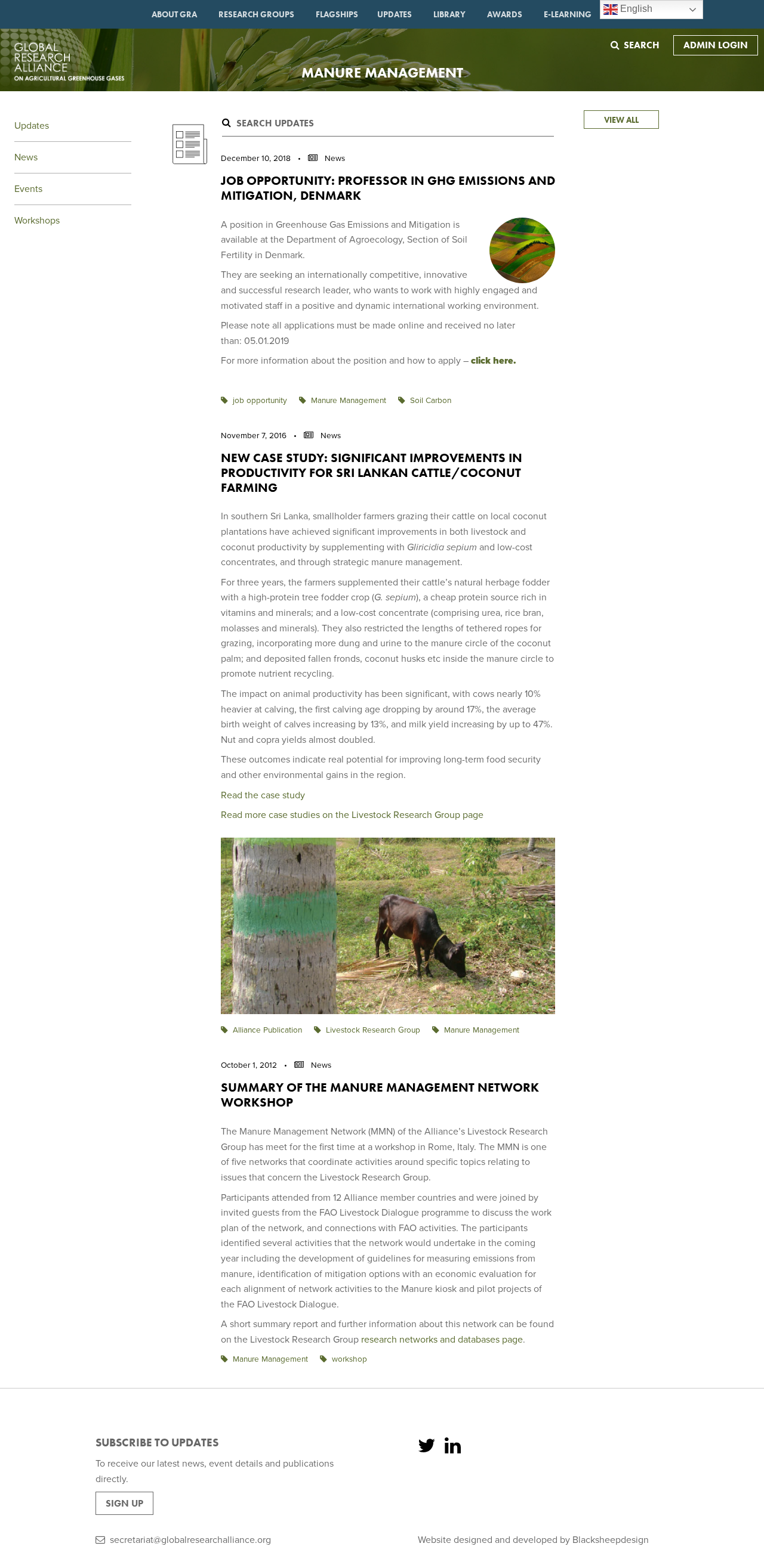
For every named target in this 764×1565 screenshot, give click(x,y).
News (26, 157)
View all (621, 119)
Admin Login (715, 45)
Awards (504, 14)
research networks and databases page (442, 1340)
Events (28, 189)
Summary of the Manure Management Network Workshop (380, 1095)
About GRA (174, 14)
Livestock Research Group (373, 1030)
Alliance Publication (267, 1030)
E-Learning (568, 14)
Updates (394, 14)
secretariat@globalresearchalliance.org (190, 1540)
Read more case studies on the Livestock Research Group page (352, 815)
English (635, 9)
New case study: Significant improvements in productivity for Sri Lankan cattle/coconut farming (371, 472)
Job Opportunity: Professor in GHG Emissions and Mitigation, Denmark (388, 188)
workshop (349, 1359)
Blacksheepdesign (610, 1540)
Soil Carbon (430, 400)
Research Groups (256, 14)
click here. (495, 361)
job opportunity (260, 400)
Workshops (37, 221)
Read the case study (263, 795)
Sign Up (124, 1503)
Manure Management (348, 400)
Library (449, 14)
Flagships (337, 14)
